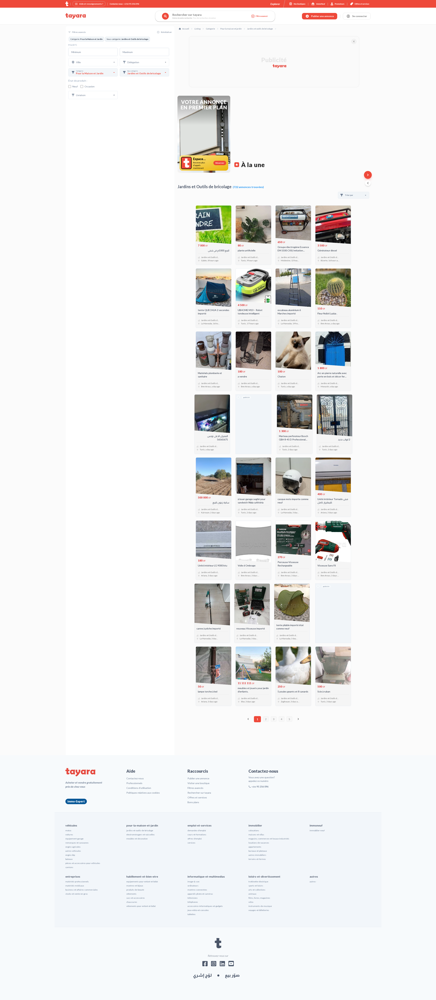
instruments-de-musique (260, 906)
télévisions (193, 898)
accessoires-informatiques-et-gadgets (205, 906)
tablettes (192, 914)
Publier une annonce (198, 778)
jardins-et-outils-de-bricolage (139, 830)
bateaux (69, 859)
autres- (313, 881)
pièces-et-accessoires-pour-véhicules (82, 863)
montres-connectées (197, 889)
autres (314, 876)
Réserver (219, 163)
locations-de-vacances (258, 842)
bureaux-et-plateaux (257, 851)
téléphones (193, 902)
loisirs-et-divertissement (264, 876)
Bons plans (193, 802)
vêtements (131, 894)
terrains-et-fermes (257, 859)
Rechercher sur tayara (199, 792)
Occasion (89, 86)
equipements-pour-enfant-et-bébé (142, 881)
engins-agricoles (73, 847)
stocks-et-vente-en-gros (76, 894)
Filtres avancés (195, 787)
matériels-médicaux (74, 885)
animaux (252, 894)
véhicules (71, 825)
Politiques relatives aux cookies (143, 792)
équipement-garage (74, 838)
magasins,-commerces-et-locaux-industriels (268, 838)
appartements (254, 847)
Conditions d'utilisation (138, 787)
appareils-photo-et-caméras (200, 894)
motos (68, 830)
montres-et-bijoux (134, 885)
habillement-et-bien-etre (142, 876)
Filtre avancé (262, 16)
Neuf (75, 86)
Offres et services (197, 797)
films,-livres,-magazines (259, 898)
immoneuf (316, 825)
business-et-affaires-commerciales (81, 889)
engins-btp (70, 855)
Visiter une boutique (198, 783)
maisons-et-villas (256, 834)
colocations (253, 830)
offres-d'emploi (195, 838)
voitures (69, 834)
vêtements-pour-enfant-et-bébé (141, 906)
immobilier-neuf (317, 830)
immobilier (255, 825)
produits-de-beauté (135, 889)
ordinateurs (193, 885)
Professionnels (134, 783)
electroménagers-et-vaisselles (140, 834)
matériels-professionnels (77, 881)
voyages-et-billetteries (258, 910)
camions (69, 867)
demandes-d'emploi (197, 830)
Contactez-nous (135, 778)
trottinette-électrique (258, 881)
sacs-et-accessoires (135, 898)
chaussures (131, 902)
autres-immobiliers (257, 855)
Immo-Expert (76, 801)
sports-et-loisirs (255, 885)
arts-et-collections (256, 889)
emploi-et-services (200, 825)
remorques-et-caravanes (77, 842)
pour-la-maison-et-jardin (142, 825)
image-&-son (193, 881)
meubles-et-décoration (137, 838)
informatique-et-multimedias (206, 876)
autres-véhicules (73, 851)
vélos (250, 902)
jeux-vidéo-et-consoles (198, 910)
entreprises (72, 876)
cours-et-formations (197, 834)
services (191, 842)
